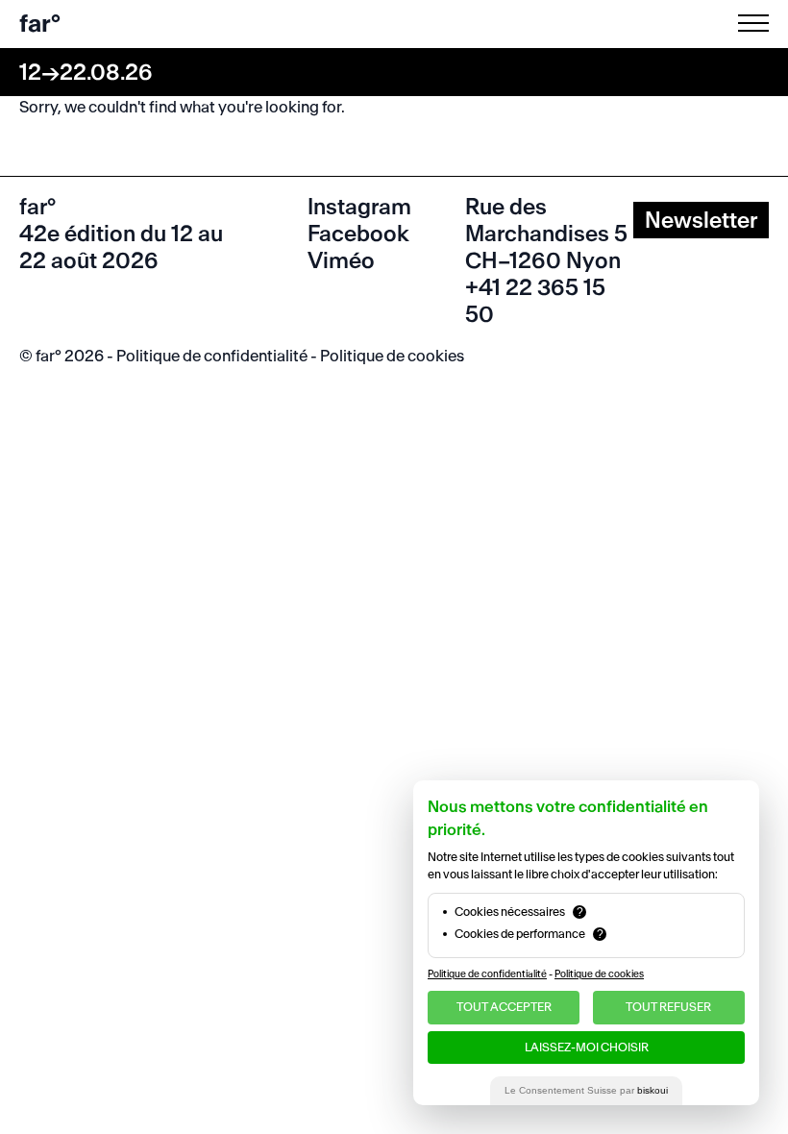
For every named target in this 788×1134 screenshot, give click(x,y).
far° (40, 23)
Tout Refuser (668, 1006)
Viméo (341, 260)
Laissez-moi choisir (587, 1047)
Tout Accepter (504, 1006)
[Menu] (757, 23)
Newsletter (701, 220)
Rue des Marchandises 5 (546, 220)
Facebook (358, 233)
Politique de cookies (392, 355)
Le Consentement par (586, 1090)
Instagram (359, 206)
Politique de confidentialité (212, 355)
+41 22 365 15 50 (535, 301)
